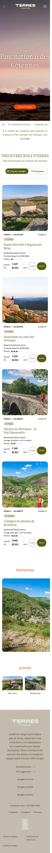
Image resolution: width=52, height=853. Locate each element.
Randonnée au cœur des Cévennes (19, 338)
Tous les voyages (25, 107)
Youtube (37, 812)
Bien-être (12, 693)
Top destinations (23, 767)
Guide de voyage (10, 845)
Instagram (25, 812)
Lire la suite (25, 138)
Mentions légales (10, 836)
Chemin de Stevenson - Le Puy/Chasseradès (20, 430)
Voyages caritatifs (25, 787)
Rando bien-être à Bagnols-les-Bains (23, 246)
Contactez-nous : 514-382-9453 (25, 805)
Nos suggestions (23, 772)
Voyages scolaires (25, 794)
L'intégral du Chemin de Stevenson (19, 522)
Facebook (13, 812)
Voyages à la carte (25, 779)
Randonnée (35, 693)
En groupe (39, 171)
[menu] (45, 7)
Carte (32, 266)
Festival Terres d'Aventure (32, 838)
